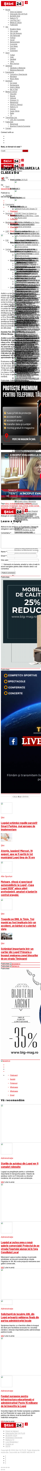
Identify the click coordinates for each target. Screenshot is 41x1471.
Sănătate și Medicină (17, 68)
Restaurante (14, 85)
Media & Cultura (11, 92)
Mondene (13, 76)
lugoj (20, 506)
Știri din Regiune (16, 33)
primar (25, 506)
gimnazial (5, 506)
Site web (4, 560)
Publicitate (14, 25)
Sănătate (8, 66)
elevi (7, 504)
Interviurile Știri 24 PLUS (18, 14)
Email (3, 556)
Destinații (8, 81)
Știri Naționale (15, 35)
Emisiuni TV (14, 100)
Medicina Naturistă (17, 70)
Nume (4, 552)
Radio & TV (14, 18)
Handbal (13, 59)
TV (11, 115)
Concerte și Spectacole (18, 74)
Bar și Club (14, 89)
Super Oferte (14, 111)
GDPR (7, 1446)
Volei (12, 57)
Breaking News (15, 29)
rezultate (12, 508)
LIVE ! (7, 231)
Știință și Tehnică (16, 105)
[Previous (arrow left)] (2, 1469)
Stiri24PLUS (6, 189)
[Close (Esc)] (2, 1467)
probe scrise (34, 506)
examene (28, 504)
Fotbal (12, 55)
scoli (19, 508)
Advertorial (14, 124)
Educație (13, 94)
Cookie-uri (9, 1444)
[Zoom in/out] (9, 1467)
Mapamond (14, 102)
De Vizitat (13, 83)
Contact (8, 128)
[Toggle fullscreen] (6, 1467)
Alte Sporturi (14, 63)
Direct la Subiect (16, 12)
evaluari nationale (17, 504)
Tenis (12, 61)
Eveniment (14, 51)
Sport (7, 53)
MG (2, 1182)
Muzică (12, 96)
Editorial (13, 98)
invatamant (13, 506)
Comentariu (6, 533)
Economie (13, 44)
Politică (12, 38)
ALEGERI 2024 (15, 16)
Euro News (14, 46)
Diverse (12, 109)
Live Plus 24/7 (15, 20)
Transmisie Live (11, 117)
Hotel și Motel (15, 87)
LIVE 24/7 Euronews (17, 120)
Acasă (7, 10)
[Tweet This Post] (22, 1067)
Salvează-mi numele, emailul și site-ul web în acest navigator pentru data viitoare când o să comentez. (20, 566)
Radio (12, 113)
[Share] (4, 1467)
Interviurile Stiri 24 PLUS (15, 1433)
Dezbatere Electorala (13, 1438)
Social (12, 40)
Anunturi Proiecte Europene (20, 126)
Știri (6, 27)
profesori (4, 508)
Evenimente (9, 72)
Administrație (15, 42)
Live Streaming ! (11, 1442)
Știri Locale (14, 31)
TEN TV (25, 508)
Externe (13, 48)
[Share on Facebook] (22, 1065)
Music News (14, 79)
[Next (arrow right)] (4, 1469)
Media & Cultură (16, 22)
